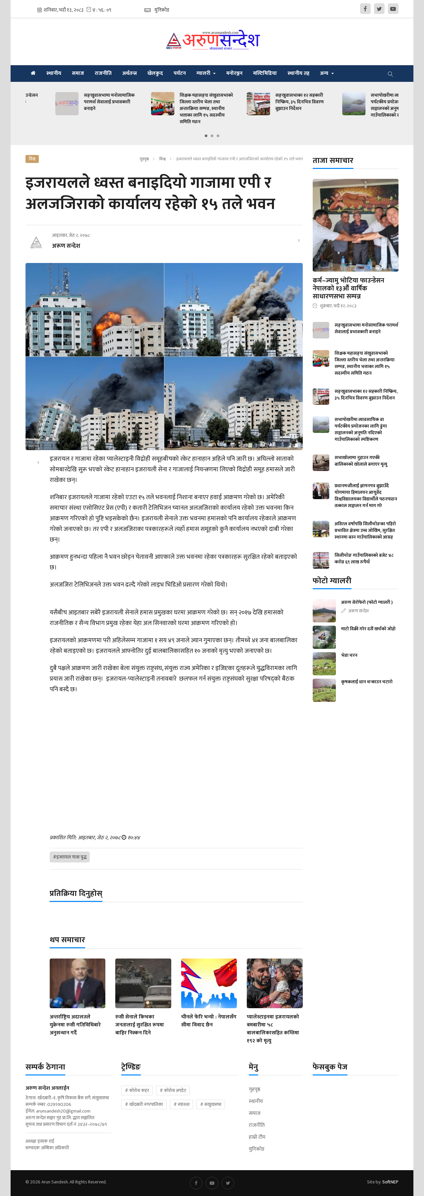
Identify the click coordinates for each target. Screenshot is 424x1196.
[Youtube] (393, 8)
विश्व (162, 159)
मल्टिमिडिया (265, 73)
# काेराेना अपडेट (173, 1090)
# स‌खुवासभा (210, 1104)
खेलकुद (155, 73)
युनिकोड (256, 1149)
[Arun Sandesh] (212, 41)
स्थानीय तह (298, 73)
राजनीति (103, 73)
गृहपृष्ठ (144, 159)
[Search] (390, 73)
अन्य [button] (325, 73)
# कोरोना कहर (137, 1090)
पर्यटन (180, 73)
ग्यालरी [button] (204, 73)
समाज (78, 73)
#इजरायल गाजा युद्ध (69, 857)
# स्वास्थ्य (181, 1104)
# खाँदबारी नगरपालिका (144, 1104)
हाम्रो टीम (257, 1137)
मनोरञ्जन (234, 73)
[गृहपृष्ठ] (33, 73)
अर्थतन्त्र (129, 73)
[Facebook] (365, 8)
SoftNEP (390, 1182)
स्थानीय (53, 73)
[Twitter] (379, 8)
